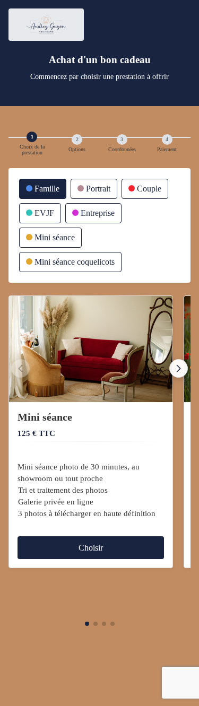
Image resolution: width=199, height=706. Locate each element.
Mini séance (53, 237)
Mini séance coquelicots (73, 261)
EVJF (43, 212)
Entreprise (97, 212)
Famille (45, 188)
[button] (87, 624)
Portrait (97, 188)
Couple (148, 188)
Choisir (91, 547)
